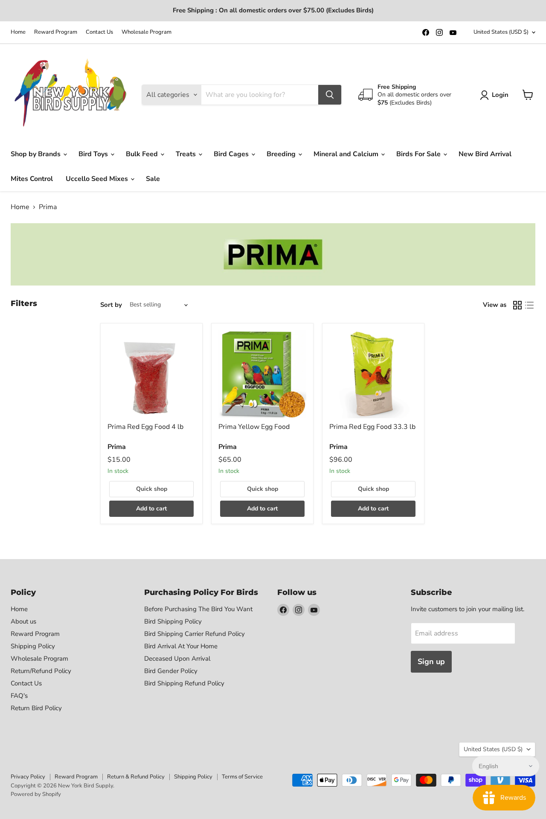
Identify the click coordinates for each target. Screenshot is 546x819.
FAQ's (19, 695)
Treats (186, 154)
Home (18, 32)
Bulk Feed (143, 154)
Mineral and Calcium (347, 154)
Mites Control (32, 179)
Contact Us (99, 32)
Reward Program (55, 32)
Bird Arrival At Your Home (181, 646)
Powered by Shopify (36, 794)
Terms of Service (242, 777)
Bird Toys (94, 154)
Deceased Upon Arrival (177, 658)
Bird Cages (232, 154)
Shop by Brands (36, 154)
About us (23, 621)
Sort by (111, 305)
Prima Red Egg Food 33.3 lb (372, 426)
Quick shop (151, 489)
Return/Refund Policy (41, 671)
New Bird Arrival (485, 154)
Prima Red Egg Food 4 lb (145, 426)
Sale (153, 179)
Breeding (282, 154)
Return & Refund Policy (136, 777)
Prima (116, 447)
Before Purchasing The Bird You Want (198, 609)
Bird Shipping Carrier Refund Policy (194, 634)
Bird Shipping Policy (173, 621)
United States (501, 32)
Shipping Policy (33, 646)
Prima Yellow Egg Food (254, 426)
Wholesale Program (146, 32)
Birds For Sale (419, 154)
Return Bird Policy (36, 708)
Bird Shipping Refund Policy (184, 683)
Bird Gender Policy (170, 671)
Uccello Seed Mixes (98, 179)
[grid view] (517, 305)
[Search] (329, 95)
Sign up (431, 661)
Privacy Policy (28, 777)
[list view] (529, 305)
